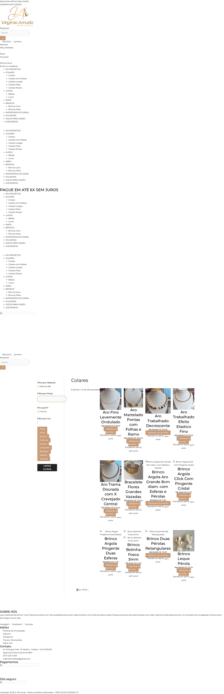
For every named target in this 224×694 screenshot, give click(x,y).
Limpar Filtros (47, 467)
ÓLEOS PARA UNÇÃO (15, 119)
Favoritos (4, 57)
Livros (11, 97)
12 (86, 590)
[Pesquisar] (3, 38)
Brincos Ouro (14, 106)
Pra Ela (43, 411)
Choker (11, 75)
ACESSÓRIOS (12, 122)
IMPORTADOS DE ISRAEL (17, 112)
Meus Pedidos (6, 48)
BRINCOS (10, 103)
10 (83, 590)
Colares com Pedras (17, 78)
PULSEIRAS (11, 115)
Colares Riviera (15, 88)
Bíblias (11, 94)
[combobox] (14, 33)
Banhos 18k (45, 386)
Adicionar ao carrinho (111, 430)
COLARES (10, 72)
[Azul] (37, 422)
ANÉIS (8, 100)
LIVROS (9, 91)
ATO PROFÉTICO (13, 69)
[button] (112, 127)
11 (84, 590)
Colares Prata (14, 85)
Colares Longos (15, 82)
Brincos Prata (14, 109)
